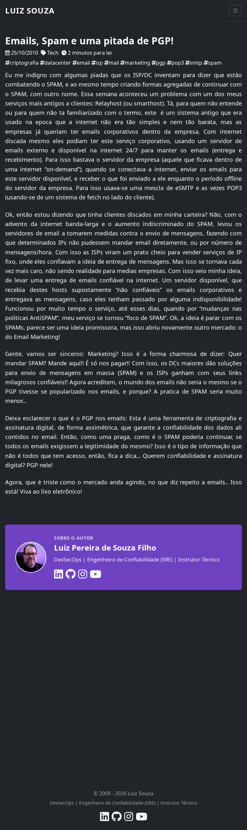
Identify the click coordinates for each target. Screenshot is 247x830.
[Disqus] (123, 680)
